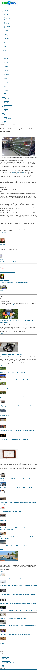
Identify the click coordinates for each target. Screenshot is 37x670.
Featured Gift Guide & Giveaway (5, 307)
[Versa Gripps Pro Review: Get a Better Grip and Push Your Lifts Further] (3, 436)
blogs (14, 172)
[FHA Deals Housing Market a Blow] (3, 289)
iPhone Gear (6, 10)
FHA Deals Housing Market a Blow (6, 292)
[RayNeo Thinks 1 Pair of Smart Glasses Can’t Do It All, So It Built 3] (3, 492)
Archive (3, 665)
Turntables (5, 42)
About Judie (4, 655)
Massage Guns (6, 54)
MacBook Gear (6, 90)
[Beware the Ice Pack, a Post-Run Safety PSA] (1, 258)
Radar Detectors (6, 49)
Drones (5, 65)
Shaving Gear (6, 110)
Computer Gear (6, 82)
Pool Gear (5, 77)
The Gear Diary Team (5, 657)
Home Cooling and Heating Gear (9, 13)
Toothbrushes (6, 111)
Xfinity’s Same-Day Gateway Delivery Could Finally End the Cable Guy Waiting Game (16, 634)
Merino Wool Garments (7, 118)
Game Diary (4, 97)
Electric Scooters (6, 69)
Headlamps (5, 71)
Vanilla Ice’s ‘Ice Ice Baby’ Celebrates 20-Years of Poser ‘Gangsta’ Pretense (14, 282)
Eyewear (5, 115)
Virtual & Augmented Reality (8, 105)
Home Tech (3, 11)
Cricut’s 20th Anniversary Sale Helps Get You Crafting (10, 511)
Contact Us (3, 666)
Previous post (4, 232)
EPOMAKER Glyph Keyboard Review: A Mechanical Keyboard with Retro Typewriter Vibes (18, 423)
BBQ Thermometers (7, 59)
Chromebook (6, 81)
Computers (3, 79)
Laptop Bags (8, 87)
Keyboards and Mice (7, 85)
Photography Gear (6, 30)
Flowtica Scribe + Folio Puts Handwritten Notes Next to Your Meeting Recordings (15, 460)
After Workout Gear (7, 51)
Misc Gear (3, 106)
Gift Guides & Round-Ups (6, 122)
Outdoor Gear (4, 57)
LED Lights (6, 27)
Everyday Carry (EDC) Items (8, 107)
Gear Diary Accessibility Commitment (8, 662)
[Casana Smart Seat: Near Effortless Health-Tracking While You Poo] (3, 615)
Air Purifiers (6, 14)
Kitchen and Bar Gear (7, 26)
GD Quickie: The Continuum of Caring (7, 272)
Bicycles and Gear (6, 61)
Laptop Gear (8, 89)
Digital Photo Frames (7, 23)
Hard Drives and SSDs (7, 91)
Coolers (5, 63)
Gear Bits (1, 269)
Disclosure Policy (4, 659)
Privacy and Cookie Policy (6, 661)
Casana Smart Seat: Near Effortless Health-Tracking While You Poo (13, 618)
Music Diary (2, 280)
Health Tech (4, 50)
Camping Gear (6, 62)
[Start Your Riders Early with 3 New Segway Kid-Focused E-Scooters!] (9, 560)
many (12, 172)
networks (23, 173)
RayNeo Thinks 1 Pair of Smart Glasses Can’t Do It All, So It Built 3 (13, 495)
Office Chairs (6, 29)
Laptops (5, 86)
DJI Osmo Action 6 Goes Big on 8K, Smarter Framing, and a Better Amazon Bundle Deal (17, 487)
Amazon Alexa (6, 15)
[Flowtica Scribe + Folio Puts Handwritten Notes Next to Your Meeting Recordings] (9, 458)
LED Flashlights (6, 74)
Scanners (5, 94)
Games (5, 99)
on (6, 185)
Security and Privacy (7, 35)
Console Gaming (6, 98)
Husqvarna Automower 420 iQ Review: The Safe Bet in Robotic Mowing (13, 372)
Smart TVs (5, 34)
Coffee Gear (6, 21)
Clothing (5, 114)
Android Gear (6, 9)
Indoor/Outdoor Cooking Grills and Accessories (11, 73)
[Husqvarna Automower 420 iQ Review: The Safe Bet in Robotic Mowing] (3, 369)
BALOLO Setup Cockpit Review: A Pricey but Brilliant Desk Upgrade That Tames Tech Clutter (18, 379)
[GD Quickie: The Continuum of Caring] (2, 268)
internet (23, 172)
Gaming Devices (6, 101)
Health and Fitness (6, 53)
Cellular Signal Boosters (7, 18)
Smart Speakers (6, 38)
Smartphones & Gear (5, 7)
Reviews (1, 340)
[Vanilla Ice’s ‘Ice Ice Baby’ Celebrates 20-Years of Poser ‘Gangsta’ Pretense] (2, 278)
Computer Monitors (7, 83)
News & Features (6, 280)
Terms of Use (4, 663)
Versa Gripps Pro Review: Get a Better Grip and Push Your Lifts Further (14, 439)
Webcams (5, 95)
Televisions (5, 39)
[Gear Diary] (18, 3)
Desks (5, 22)
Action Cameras (6, 58)
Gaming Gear (6, 102)
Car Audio (5, 46)
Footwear (5, 117)
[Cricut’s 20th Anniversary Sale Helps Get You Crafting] (3, 509)
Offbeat (4, 134)
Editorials (1, 259)
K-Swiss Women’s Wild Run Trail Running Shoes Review (11, 354)
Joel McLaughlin (6, 135)
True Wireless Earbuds (7, 41)
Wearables (5, 55)
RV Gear (5, 78)
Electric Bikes (6, 66)
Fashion (3, 113)
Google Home (6, 25)
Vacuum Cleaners (6, 43)
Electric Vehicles (6, 70)
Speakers (5, 37)
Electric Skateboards (7, 67)
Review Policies (4, 658)
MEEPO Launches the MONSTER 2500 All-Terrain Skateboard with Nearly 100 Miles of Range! (18, 610)
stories (5, 185)
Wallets (5, 119)
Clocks (5, 19)
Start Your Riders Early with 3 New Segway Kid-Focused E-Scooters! (13, 562)
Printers (5, 93)
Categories (1, 653)
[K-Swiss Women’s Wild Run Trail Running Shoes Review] (9, 352)
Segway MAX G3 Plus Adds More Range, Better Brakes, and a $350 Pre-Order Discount (16, 545)
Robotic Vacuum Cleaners (8, 33)
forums (18, 172)
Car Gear (3, 45)
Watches (5, 121)
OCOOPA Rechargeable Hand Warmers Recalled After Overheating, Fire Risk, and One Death (18, 603)
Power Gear (5, 75)
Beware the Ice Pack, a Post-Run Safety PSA (8, 261)
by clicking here (12, 304)
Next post (3, 233)
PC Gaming (5, 103)
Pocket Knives (6, 109)
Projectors (5, 31)
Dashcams (5, 47)
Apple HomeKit (6, 17)
